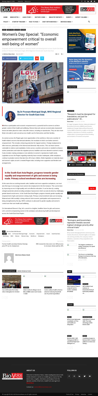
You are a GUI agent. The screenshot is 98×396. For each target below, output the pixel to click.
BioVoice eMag (66, 22)
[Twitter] (91, 1)
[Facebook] (81, 1)
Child (9, 233)
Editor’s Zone (40, 17)
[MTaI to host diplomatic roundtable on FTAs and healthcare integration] (74, 313)
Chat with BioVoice (49, 22)
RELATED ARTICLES (9, 271)
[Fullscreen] (93, 165)
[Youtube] (94, 1)
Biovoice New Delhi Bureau (14, 231)
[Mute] (90, 165)
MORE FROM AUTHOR (24, 271)
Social (48, 233)
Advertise (83, 394)
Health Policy (16, 27)
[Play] (70, 165)
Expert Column (81, 17)
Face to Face (33, 22)
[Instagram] (85, 1)
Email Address (71, 179)
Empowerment (40, 233)
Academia (26, 287)
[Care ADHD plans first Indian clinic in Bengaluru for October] (11, 281)
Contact (90, 394)
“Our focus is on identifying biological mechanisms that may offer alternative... (87, 256)
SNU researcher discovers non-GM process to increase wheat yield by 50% (49, 245)
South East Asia (56, 233)
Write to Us (27, 1)
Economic (32, 233)
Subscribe (20, 1)
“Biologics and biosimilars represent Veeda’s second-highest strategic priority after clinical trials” (80, 224)
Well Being (6, 236)
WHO (12, 236)
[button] (89, 21)
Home (5, 17)
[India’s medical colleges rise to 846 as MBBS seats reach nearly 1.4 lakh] (32, 281)
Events (68, 17)
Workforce (33, 236)
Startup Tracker (18, 22)
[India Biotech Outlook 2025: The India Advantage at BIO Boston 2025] (89, 313)
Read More (30, 383)
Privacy (77, 394)
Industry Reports (55, 17)
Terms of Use (69, 394)
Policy (5, 22)
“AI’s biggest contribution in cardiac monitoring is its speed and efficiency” (86, 246)
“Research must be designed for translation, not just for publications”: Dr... (81, 116)
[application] (81, 159)
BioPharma (70, 284)
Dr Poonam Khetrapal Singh (20, 233)
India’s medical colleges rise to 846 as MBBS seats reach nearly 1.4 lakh (32, 291)
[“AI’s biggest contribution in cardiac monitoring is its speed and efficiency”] (72, 247)
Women (17, 236)
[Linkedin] (88, 1)
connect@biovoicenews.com (43, 387)
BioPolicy (85, 284)
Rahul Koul (70, 121)
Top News (23, 29)
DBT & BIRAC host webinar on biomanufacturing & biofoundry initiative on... (88, 290)
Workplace (41, 236)
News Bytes (14, 17)
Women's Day (25, 236)
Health (9, 27)
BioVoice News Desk (9, 54)
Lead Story (27, 17)
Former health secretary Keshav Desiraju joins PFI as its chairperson (15, 245)
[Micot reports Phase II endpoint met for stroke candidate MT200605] (74, 280)
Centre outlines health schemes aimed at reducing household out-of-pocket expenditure (53, 291)
